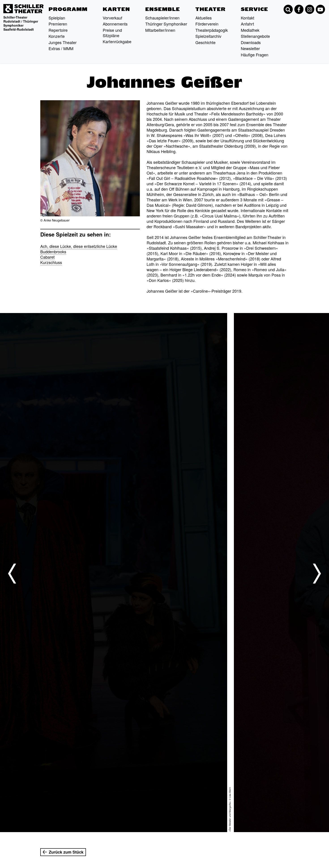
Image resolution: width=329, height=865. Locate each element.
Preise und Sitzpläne (112, 32)
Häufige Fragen (254, 55)
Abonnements (115, 24)
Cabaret (47, 257)
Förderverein (206, 24)
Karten (116, 9)
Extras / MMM (61, 48)
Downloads (251, 42)
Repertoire (58, 30)
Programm (68, 9)
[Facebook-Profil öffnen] (298, 9)
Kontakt (247, 18)
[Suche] (288, 9)
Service (254, 9)
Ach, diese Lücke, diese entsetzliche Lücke (78, 246)
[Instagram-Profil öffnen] (309, 9)
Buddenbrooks (53, 251)
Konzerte (57, 36)
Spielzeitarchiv (208, 36)
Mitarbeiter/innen (160, 30)
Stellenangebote (255, 36)
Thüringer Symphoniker (166, 24)
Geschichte (205, 42)
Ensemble (162, 9)
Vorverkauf (112, 18)
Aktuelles (203, 18)
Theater (210, 9)
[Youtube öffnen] (320, 9)
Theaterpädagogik (211, 30)
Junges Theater (63, 42)
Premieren (58, 24)
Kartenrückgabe (117, 41)
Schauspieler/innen (162, 18)
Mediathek (250, 30)
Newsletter (250, 48)
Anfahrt (247, 24)
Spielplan (57, 18)
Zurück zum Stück (66, 852)
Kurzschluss (51, 262)
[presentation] (12, 573)
